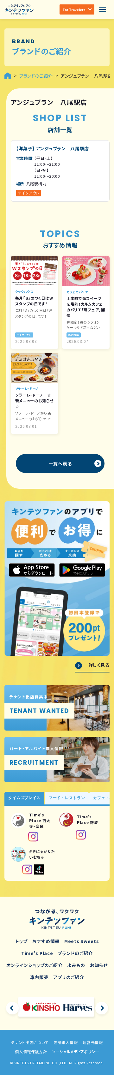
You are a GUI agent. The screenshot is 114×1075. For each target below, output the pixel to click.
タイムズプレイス (24, 798)
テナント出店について (29, 1042)
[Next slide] (101, 1008)
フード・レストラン (67, 798)
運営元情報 (93, 1042)
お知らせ (99, 965)
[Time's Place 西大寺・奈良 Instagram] (33, 837)
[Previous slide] (12, 1008)
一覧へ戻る (60, 463)
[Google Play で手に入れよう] (82, 570)
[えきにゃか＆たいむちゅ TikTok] (39, 869)
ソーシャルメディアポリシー (75, 1051)
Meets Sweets (81, 941)
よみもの (76, 965)
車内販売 (39, 977)
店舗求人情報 (66, 1042)
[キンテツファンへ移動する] (7, 75)
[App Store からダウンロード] (32, 570)
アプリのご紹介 (68, 977)
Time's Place (37, 953)
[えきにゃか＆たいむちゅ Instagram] (27, 869)
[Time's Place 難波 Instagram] (81, 835)
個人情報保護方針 (31, 1051)
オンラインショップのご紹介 (34, 965)
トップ (21, 941)
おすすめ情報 (46, 941)
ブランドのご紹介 (75, 953)
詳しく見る (99, 665)
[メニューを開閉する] (102, 9)
